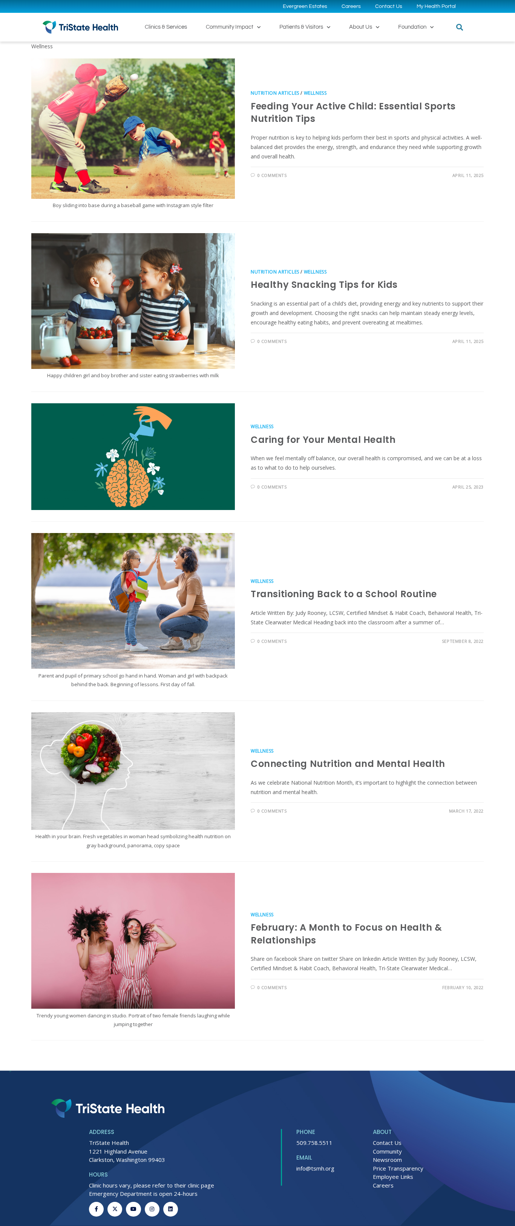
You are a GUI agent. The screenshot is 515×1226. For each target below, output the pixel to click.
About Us (360, 27)
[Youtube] (133, 1209)
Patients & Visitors (301, 27)
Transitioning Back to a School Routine (344, 594)
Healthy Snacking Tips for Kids (324, 284)
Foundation (412, 27)
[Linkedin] (170, 1209)
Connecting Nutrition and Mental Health (348, 763)
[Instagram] (152, 1209)
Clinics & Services (166, 27)
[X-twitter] (114, 1209)
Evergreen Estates (305, 6)
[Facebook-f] (96, 1209)
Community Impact (229, 27)
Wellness (315, 93)
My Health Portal (436, 6)
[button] (459, 27)
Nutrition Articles (275, 93)
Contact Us (388, 6)
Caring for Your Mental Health (323, 439)
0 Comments (272, 175)
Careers (351, 6)
